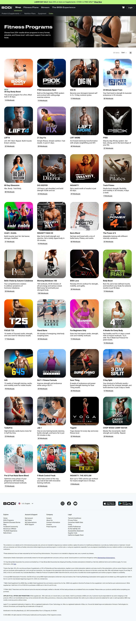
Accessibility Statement (76, 531)
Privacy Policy (72, 520)
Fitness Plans (30, 8)
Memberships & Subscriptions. (106, 558)
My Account (29, 518)
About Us (49, 520)
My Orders (28, 520)
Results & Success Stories (11, 522)
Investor (49, 524)
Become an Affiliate (9, 529)
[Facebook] (69, 503)
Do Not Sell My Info (74, 529)
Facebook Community (10, 527)
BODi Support (29, 524)
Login (130, 7)
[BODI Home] (7, 7)
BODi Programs (8, 520)
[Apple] (109, 503)
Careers (49, 518)
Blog (4, 524)
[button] (124, 52)
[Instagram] (62, 503)
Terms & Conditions (74, 518)
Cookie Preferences (74, 527)
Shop (18, 7)
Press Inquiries (51, 527)
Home (5, 518)
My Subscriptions (31, 522)
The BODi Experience (64, 8)
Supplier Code (72, 533)
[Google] (125, 503)
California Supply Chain (76, 535)
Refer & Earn (7, 533)
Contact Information (53, 522)
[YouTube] (75, 503)
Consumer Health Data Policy (75, 523)
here (15, 564)
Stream (45, 8)
